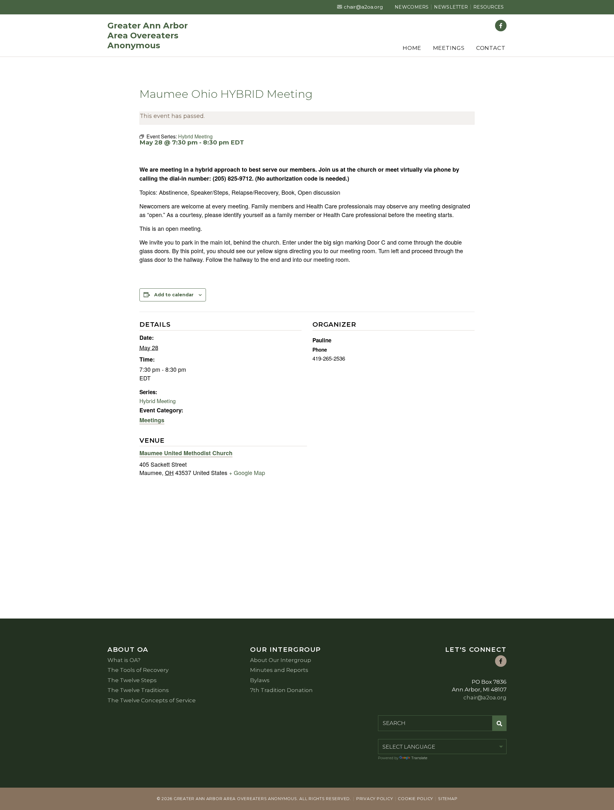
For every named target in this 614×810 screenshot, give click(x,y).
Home (412, 48)
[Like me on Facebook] (501, 25)
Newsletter (451, 7)
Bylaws (260, 680)
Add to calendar (173, 295)
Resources (488, 7)
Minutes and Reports (279, 670)
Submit (499, 723)
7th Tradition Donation (281, 690)
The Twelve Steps (132, 680)
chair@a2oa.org (363, 7)
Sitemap (447, 798)
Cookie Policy (415, 798)
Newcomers (412, 7)
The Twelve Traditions (138, 690)
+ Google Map (247, 473)
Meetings (449, 48)
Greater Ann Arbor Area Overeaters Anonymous (147, 35)
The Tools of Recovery (138, 670)
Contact (491, 48)
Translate (419, 758)
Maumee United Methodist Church (185, 453)
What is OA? (123, 660)
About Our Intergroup (280, 660)
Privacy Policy (374, 798)
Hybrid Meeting (157, 401)
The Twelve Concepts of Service (151, 700)
